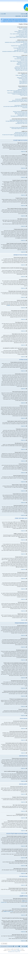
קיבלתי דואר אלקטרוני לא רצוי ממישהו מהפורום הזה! (18, 101)
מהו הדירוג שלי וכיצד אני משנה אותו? (20, 50)
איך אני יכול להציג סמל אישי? (22, 49)
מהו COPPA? (24, 29)
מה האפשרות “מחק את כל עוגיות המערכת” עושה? (18, 37)
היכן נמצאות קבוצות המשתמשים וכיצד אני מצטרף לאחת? (17, 90)
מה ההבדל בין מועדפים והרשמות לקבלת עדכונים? (18, 120)
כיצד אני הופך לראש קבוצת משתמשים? (20, 91)
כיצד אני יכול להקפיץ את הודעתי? (21, 70)
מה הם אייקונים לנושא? (23, 83)
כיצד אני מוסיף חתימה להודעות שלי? (20, 58)
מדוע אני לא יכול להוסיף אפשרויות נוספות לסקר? (18, 61)
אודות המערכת (3, 902)
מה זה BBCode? (24, 74)
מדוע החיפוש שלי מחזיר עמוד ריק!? (21, 113)
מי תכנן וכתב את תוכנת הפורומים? (21, 132)
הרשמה (5, 21)
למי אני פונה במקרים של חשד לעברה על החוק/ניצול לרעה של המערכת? (14, 134)
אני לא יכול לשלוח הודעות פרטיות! (21, 99)
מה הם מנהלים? (24, 88)
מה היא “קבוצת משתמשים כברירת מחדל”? (19, 94)
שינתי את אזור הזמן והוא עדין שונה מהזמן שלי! (19, 45)
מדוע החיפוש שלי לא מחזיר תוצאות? (20, 112)
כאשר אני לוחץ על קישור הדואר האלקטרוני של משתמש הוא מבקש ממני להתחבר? (14, 52)
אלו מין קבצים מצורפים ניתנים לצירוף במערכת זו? (18, 127)
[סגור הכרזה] (1, 19)
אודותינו (20, 19)
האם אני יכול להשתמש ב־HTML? (21, 75)
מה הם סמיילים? (24, 76)
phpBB (8, 305)
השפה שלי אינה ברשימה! (22, 46)
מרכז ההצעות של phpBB (8, 911)
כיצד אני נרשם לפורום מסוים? (22, 122)
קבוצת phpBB (24, 901)
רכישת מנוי (11, 21)
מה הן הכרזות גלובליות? (23, 78)
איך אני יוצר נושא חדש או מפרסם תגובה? (20, 56)
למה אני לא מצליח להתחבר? (22, 32)
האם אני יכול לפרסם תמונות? (22, 77)
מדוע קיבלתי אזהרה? (23, 65)
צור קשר (14, 19)
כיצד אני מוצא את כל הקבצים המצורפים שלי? (19, 128)
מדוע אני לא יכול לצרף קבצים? (22, 64)
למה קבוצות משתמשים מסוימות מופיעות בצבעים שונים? (17, 92)
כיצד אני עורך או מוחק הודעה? (22, 57)
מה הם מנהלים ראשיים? (23, 87)
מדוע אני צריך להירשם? (23, 28)
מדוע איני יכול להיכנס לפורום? (22, 63)
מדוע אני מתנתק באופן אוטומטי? (21, 36)
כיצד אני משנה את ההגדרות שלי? (21, 41)
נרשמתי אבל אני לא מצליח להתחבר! (20, 31)
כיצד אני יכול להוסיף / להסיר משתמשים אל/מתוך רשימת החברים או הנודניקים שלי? (15, 107)
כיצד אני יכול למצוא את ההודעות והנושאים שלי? (19, 116)
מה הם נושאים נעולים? (23, 82)
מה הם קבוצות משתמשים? (22, 89)
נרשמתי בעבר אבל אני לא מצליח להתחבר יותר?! (18, 33)
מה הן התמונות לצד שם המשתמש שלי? (20, 48)
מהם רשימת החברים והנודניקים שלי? (20, 105)
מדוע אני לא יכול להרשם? (22, 30)
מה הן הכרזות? (24, 79)
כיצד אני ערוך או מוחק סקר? (22, 62)
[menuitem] (24, 14)
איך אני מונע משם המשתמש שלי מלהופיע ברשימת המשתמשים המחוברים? (16, 43)
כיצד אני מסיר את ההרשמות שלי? (21, 123)
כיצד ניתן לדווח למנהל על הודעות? (21, 66)
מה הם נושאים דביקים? (23, 81)
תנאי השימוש (7, 19)
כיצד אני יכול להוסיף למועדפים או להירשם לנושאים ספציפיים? (16, 121)
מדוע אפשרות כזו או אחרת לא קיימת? (20, 133)
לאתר (24, 19)
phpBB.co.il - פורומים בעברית (16, 950)
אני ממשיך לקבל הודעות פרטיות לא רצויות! (19, 100)
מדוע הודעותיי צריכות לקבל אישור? (21, 69)
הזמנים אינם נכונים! (24, 44)
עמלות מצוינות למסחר (21, 21)
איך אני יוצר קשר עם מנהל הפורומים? (20, 135)
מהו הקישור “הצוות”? (23, 95)
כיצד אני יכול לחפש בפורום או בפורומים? (20, 111)
